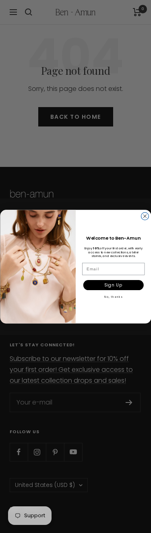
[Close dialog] (145, 216)
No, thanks (113, 297)
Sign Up (113, 285)
